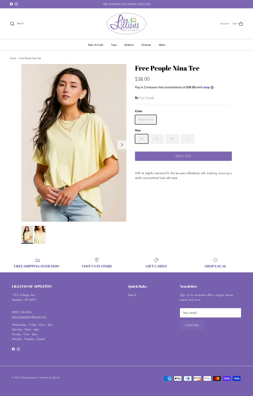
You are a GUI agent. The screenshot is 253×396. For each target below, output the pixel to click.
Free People (146, 97)
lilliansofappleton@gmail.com (29, 317)
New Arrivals (95, 45)
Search (132, 295)
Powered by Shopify (49, 377)
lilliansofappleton (29, 377)
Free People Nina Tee (30, 58)
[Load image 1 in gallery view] (73, 143)
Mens (162, 45)
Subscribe (192, 325)
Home (13, 58)
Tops (114, 45)
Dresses (146, 45)
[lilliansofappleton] (126, 23)
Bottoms (129, 45)
